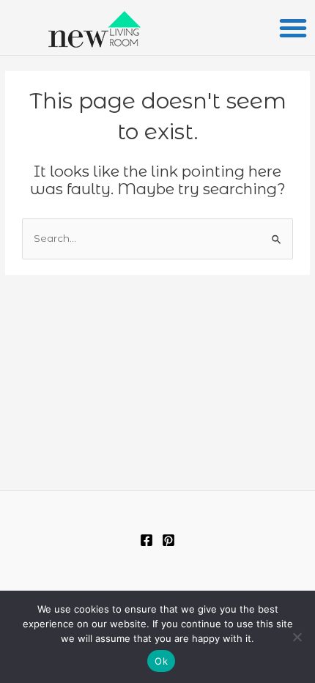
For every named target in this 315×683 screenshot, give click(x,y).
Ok (161, 661)
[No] (296, 637)
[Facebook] (146, 540)
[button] (293, 28)
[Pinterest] (168, 540)
